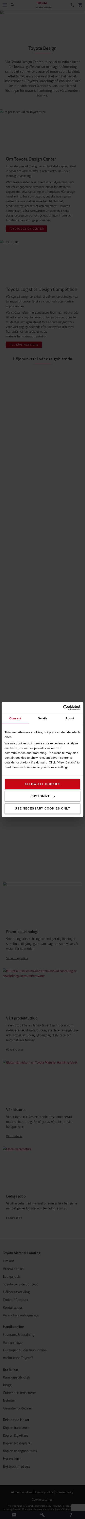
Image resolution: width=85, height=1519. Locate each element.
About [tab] (69, 718)
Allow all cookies (42, 784)
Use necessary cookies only (42, 808)
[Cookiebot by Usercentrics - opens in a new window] (63, 707)
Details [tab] (42, 718)
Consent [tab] (15, 718)
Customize (40, 796)
